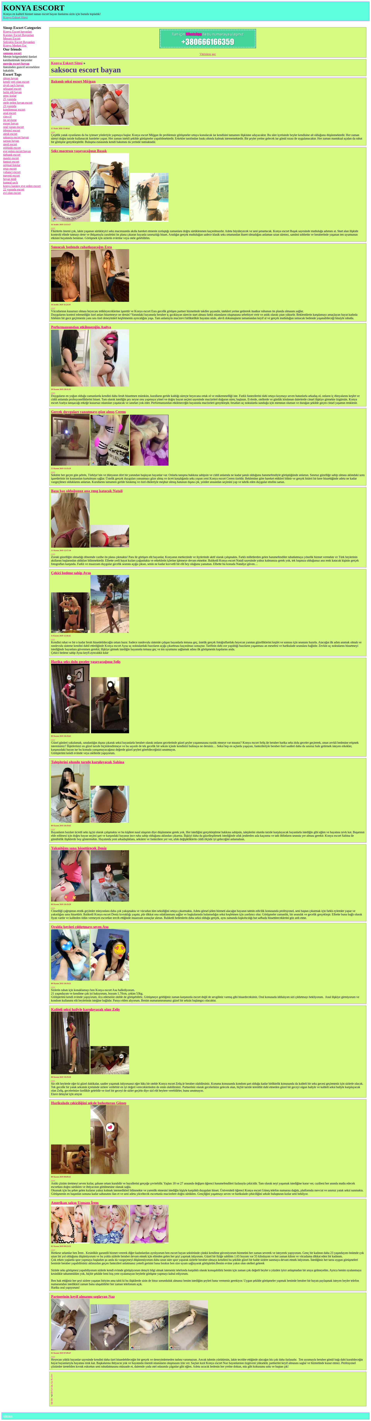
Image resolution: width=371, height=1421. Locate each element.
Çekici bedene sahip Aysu (71, 573)
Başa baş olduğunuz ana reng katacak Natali (87, 491)
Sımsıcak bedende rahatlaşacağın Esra (81, 247)
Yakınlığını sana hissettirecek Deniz (78, 848)
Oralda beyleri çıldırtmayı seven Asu (80, 927)
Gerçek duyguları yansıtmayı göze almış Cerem (88, 412)
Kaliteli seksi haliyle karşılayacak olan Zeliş (85, 1009)
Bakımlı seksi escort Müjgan (73, 81)
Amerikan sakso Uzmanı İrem (75, 1203)
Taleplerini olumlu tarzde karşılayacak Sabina (87, 762)
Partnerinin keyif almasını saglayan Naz (83, 1296)
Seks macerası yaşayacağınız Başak (79, 151)
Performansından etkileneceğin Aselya (81, 327)
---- (53, 131)
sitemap (8, 1416)
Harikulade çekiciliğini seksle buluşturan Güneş (88, 1103)
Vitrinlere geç (208, 54)
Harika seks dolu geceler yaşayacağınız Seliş (85, 662)
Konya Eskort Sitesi (15, 17)
